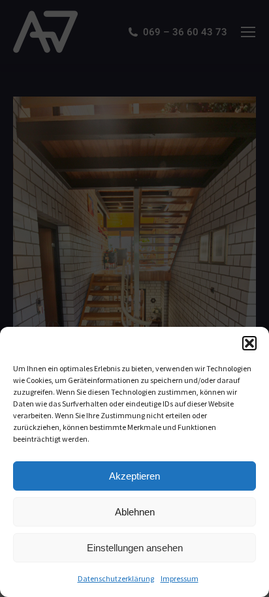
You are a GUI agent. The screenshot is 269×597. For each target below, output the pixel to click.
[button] (249, 343)
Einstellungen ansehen (135, 547)
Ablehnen (135, 511)
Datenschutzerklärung (116, 578)
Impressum (179, 578)
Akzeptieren (134, 476)
